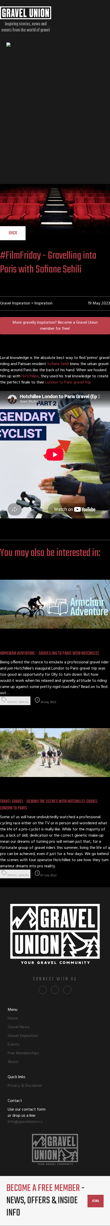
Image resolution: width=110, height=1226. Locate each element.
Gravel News (18, 1027)
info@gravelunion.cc (25, 1122)
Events (13, 1045)
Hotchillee (30, 376)
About (13, 1062)
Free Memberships (23, 1053)
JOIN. (95, 1201)
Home (13, 1018)
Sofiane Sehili (58, 364)
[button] (13, 233)
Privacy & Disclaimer (25, 1086)
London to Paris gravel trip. (69, 382)
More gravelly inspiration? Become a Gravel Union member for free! (55, 325)
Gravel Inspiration (23, 1036)
